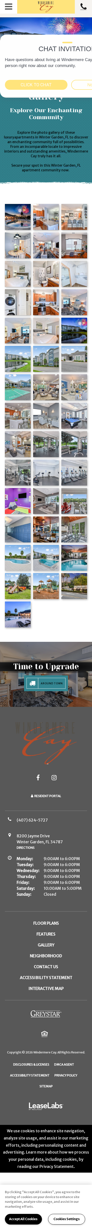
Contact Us (46, 966)
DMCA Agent (64, 1064)
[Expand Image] (18, 331)
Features (46, 934)
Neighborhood (46, 955)
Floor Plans (46, 923)
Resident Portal (47, 796)
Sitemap (46, 1086)
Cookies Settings (66, 1219)
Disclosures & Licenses (31, 1064)
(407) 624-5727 (83, 7)
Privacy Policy (65, 1075)
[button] (8, 7)
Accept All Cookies (23, 1219)
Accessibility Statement (46, 977)
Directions (26, 847)
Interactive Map (46, 988)
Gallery (46, 944)
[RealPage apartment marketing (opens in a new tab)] (46, 1107)
